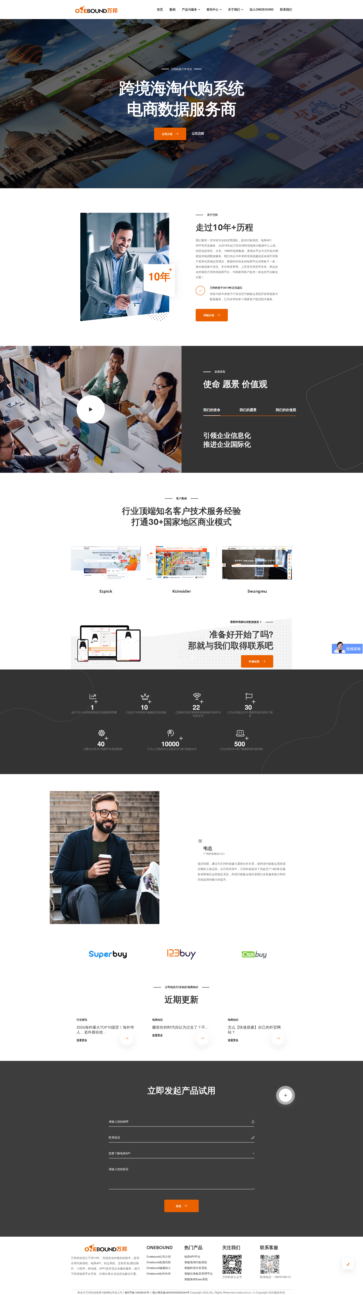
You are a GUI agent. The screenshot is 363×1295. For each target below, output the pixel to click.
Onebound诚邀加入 (159, 1268)
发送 (178, 1206)
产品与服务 (189, 9)
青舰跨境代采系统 (195, 1268)
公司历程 (198, 133)
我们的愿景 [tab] (248, 409)
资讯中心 (212, 9)
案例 (172, 9)
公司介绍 (167, 134)
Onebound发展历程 (159, 1262)
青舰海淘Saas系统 (196, 1279)
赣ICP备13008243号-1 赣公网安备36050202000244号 (157, 1292)
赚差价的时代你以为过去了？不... (180, 1027)
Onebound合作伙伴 (159, 1273)
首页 (160, 9)
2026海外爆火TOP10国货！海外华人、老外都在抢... (105, 1029)
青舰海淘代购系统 (195, 1262)
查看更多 (82, 1040)
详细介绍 (208, 315)
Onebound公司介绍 (159, 1256)
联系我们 (286, 9)
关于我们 (234, 9)
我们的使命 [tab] (211, 409)
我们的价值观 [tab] (286, 409)
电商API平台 (192, 1256)
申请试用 (254, 661)
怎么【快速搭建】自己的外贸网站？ (254, 1029)
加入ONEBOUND (262, 9)
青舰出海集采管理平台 (198, 1273)
